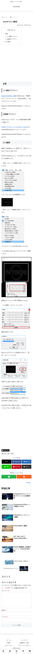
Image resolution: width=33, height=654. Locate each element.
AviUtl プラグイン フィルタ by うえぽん (14, 127)
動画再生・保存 (24, 643)
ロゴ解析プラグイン (12, 36)
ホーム (9, 640)
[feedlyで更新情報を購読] (8, 476)
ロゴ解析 (7, 41)
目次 (8, 30)
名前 (3, 610)
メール (4, 616)
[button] (26, 467)
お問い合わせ (16, 648)
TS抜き (9, 643)
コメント (5, 590)
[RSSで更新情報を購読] (24, 476)
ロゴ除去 (11, 453)
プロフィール (8, 645)
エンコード (6, 450)
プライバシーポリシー (24, 645)
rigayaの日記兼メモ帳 (8, 96)
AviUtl (4, 453)
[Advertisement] (16, 62)
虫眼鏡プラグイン (12, 39)
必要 (6, 33)
